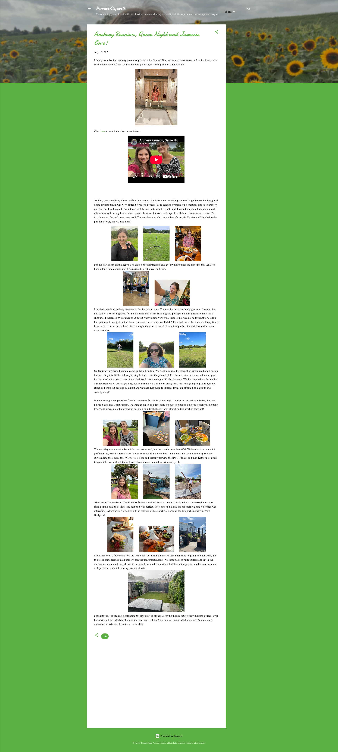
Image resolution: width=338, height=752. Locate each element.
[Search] (249, 9)
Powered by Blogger (171, 736)
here (103, 131)
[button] (216, 32)
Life (105, 636)
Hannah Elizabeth (111, 8)
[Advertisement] (240, 77)
